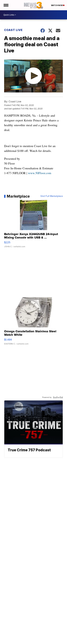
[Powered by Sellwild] (58, 397)
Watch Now (57, 5)
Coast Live (13, 30)
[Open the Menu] (6, 5)
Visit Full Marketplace (51, 196)
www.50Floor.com (39, 173)
